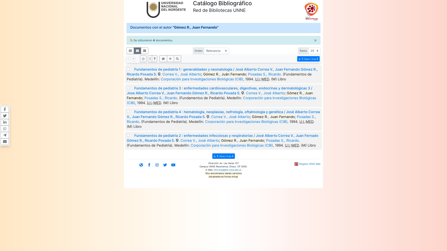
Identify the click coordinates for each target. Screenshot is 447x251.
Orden (199, 50)
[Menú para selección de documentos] (133, 58)
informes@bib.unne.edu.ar (227, 170)
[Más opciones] (150, 58)
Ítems (303, 50)
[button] (154, 58)
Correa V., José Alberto (182, 74)
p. (308, 58)
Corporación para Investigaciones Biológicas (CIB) (202, 79)
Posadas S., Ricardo (264, 74)
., (224, 74)
